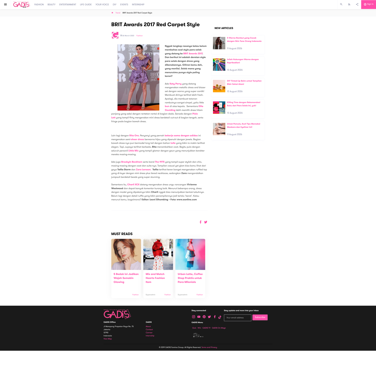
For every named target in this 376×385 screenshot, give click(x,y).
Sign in (370, 4)
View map (108, 339)
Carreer (149, 333)
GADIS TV (206, 328)
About (148, 326)
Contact (149, 330)
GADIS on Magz (219, 328)
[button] (206, 222)
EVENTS (124, 4)
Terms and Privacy (209, 347)
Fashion (139, 36)
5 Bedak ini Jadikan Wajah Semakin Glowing (126, 278)
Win (199, 328)
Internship (150, 336)
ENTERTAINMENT (67, 4)
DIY (114, 4)
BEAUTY (52, 4)
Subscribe (260, 317)
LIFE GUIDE (86, 4)
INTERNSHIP (138, 4)
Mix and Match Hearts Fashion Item (155, 278)
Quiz (194, 328)
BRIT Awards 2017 (192, 53)
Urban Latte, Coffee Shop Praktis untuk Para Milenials (190, 278)
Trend (118, 13)
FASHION (39, 4)
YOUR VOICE (102, 4)
